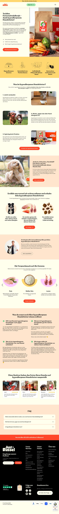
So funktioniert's (29, 455)
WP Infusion (10, 504)
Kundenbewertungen (53, 456)
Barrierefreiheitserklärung (31, 469)
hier (3, 361)
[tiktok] (30, 494)
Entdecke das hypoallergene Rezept (29, 148)
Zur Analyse (28, 227)
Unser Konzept (51, 451)
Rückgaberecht (29, 467)
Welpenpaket (39, 470)
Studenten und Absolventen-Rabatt (52, 462)
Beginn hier (30, 4)
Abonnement (28, 465)
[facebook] (27, 490)
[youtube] (27, 494)
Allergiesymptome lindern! (11, 49)
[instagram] (30, 490)
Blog (26, 453)
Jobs (49, 458)
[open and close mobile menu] (55, 5)
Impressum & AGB (29, 462)
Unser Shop (28, 451)
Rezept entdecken (29, 301)
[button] (2, 285)
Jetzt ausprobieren (38, 180)
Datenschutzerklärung (30, 463)
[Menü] (57, 502)
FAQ (26, 460)
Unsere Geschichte (52, 449)
